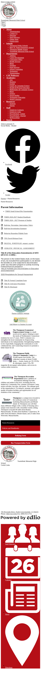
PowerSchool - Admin (17, 114)
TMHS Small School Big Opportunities (19, 211)
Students (13, 104)
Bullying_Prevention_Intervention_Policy (18, 225)
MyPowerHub (15, 118)
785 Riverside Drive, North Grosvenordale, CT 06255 (19, 512)
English (12, 84)
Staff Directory (15, 37)
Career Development (17, 58)
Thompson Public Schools (19, 46)
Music (12, 63)
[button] (9, 29)
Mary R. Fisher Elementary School (22, 47)
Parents (12, 106)
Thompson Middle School (19, 49)
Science (12, 93)
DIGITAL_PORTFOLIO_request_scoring (19, 243)
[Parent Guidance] (20, 302)
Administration (15, 32)
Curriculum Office (16, 60)
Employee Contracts (17, 110)
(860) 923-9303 (11, 514)
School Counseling (16, 69)
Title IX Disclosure (10, 287)
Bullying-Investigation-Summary (15, 228)
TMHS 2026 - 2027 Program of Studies (18, 220)
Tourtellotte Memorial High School (22, 51)
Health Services (15, 62)
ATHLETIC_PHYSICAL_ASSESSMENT (19, 248)
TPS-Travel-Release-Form (13, 238)
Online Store (14, 39)
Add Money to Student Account (21, 324)
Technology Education (17, 97)
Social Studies (14, 95)
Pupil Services (14, 67)
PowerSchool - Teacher (18, 116)
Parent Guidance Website (20, 313)
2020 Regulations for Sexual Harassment (17, 274)
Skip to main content (8, 2)
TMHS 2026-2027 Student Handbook (17, 217)
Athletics (13, 56)
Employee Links (15, 112)
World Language (15, 99)
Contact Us (13, 33)
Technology (14, 71)
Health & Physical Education (20, 88)
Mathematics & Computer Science (21, 90)
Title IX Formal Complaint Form (15, 280)
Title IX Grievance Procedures (14, 284)
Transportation (15, 73)
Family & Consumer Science (20, 86)
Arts (11, 80)
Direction (13, 35)
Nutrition (13, 65)
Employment (14, 41)
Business (13, 82)
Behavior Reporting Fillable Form (16, 233)
